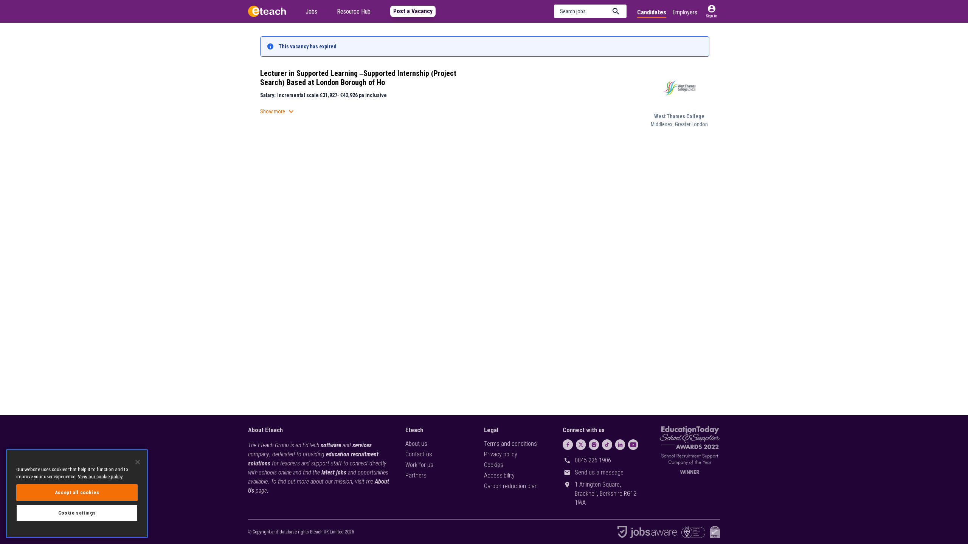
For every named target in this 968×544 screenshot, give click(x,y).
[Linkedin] (620, 444)
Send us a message (599, 472)
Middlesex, (663, 124)
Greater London (691, 124)
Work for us (419, 464)
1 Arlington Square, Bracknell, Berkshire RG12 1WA (605, 493)
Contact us (418, 454)
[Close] (137, 462)
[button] (590, 11)
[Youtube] (633, 444)
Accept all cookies (77, 492)
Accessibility (499, 475)
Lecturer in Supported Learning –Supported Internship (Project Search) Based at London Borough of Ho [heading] (358, 78)
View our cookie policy (100, 476)
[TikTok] (607, 444)
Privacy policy (500, 454)
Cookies (493, 464)
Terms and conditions (510, 443)
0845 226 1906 (593, 460)
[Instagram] (594, 444)
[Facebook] (568, 444)
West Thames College (679, 116)
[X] (581, 444)
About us (416, 443)
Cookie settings (77, 513)
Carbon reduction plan (511, 486)
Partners (416, 475)
